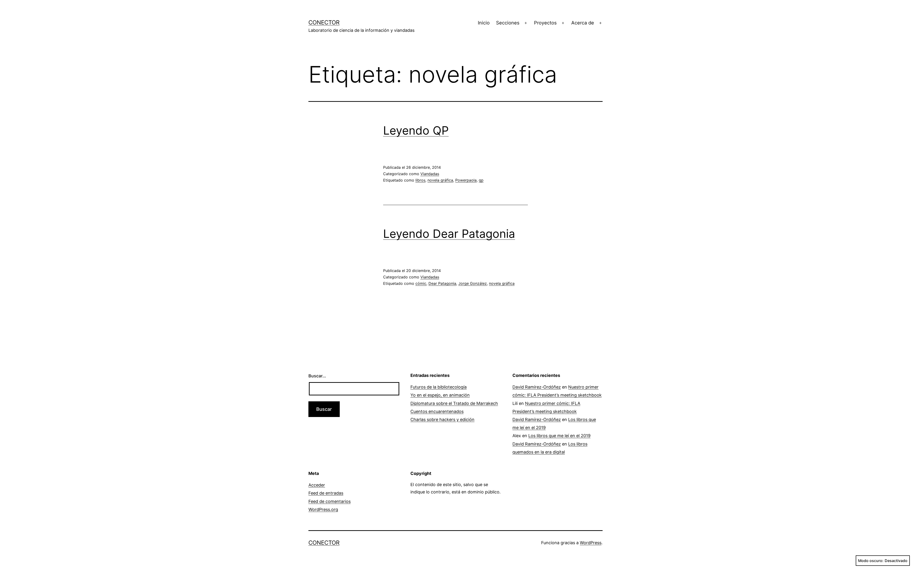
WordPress (590, 542)
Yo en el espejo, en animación (440, 395)
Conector (323, 22)
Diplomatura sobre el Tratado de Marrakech (454, 403)
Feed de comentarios (329, 501)
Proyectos (545, 23)
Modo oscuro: (870, 560)
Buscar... (317, 375)
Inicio (484, 23)
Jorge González (472, 283)
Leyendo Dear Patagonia (449, 234)
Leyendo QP (416, 130)
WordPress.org (323, 509)
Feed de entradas (325, 493)
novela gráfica (440, 180)
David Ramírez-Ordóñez (536, 386)
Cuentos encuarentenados (437, 411)
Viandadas (429, 173)
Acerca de (582, 23)
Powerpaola (466, 180)
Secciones (507, 23)
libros (420, 180)
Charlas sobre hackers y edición (442, 419)
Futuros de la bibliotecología (438, 386)
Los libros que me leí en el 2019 (559, 435)
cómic (420, 283)
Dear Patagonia (442, 283)
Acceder (316, 485)
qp (481, 180)
